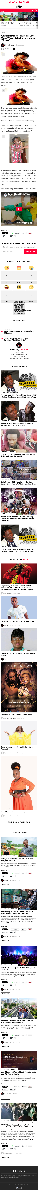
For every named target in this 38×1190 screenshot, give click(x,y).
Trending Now (32, 1122)
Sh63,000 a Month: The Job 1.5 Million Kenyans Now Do (8, 24)
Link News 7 (5, 451)
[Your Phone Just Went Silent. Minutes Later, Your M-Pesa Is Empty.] (19, 1060)
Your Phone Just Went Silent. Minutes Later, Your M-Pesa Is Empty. (19, 1073)
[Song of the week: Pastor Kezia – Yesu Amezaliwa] (19, 733)
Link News (14, 855)
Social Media (14, 392)
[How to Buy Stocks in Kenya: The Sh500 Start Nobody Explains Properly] (26, 16)
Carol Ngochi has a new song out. (15, 812)
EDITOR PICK (5, 420)
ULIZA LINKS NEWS (19, 2)
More (7, 867)
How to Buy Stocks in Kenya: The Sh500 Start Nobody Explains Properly (26, 24)
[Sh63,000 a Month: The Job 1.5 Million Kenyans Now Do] (9, 16)
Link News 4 (5, 513)
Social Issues (5, 392)
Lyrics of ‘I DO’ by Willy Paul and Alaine (17, 621)
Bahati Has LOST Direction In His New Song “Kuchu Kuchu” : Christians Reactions (18, 483)
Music (25, 560)
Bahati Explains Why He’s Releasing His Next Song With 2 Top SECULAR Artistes (17, 550)
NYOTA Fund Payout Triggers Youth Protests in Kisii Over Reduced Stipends (17, 1126)
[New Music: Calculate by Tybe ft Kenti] (19, 687)
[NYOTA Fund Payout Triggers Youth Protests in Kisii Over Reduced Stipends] (19, 1113)
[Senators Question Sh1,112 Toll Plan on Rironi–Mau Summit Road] (19, 1008)
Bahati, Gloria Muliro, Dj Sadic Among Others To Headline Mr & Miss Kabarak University (17, 518)
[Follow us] (33, 10)
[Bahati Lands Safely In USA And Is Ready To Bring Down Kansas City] (19, 440)
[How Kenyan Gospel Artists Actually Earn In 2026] (19, 956)
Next (37, 20)
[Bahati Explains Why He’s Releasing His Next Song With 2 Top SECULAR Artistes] (19, 536)
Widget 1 (12, 451)
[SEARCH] (36, 10)
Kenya (3, 1122)
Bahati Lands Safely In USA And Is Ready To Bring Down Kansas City (18, 455)
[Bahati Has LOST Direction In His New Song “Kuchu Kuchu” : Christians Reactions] (19, 470)
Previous (1, 20)
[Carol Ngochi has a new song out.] (19, 783)
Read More (5, 884)
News (15, 1122)
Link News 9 (14, 420)
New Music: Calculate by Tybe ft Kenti (16, 714)
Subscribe (30, 252)
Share (3, 54)
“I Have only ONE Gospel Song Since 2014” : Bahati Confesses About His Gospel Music (19, 396)
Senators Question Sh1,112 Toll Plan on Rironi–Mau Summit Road (17, 1022)
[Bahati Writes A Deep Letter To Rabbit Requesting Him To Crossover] (19, 411)
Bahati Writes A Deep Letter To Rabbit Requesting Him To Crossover (17, 424)
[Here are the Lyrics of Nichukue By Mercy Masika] (19, 639)
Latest (19, 7)
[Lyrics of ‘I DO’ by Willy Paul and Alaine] (19, 608)
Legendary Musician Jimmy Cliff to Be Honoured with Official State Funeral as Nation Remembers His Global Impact (17, 587)
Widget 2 (4, 546)
